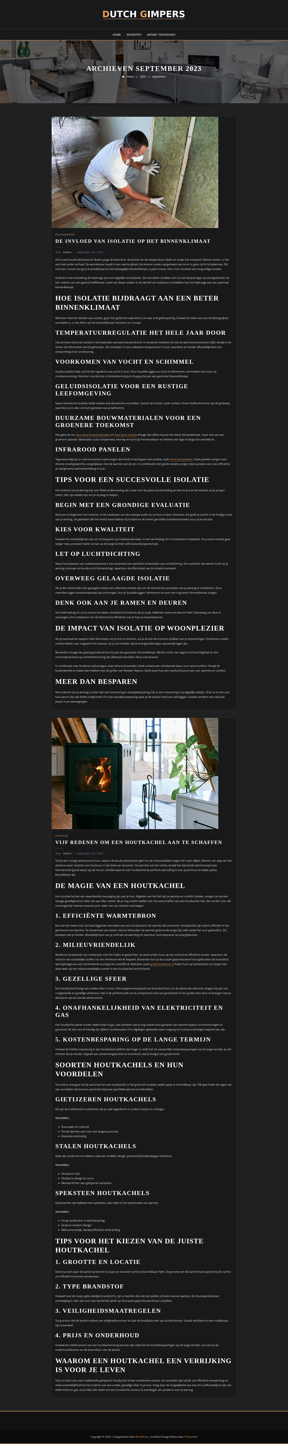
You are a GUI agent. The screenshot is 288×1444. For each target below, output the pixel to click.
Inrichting (61, 835)
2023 (143, 76)
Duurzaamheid (64, 234)
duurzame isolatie (125, 435)
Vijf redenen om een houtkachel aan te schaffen (138, 842)
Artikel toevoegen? (161, 35)
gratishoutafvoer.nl (162, 964)
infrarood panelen (181, 459)
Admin (63, 252)
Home (117, 35)
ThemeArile (191, 1436)
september (159, 76)
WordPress (142, 1436)
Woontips (134, 35)
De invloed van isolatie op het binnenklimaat (133, 241)
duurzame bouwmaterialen (93, 435)
